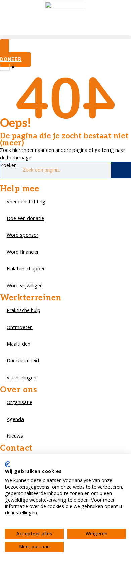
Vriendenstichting (26, 201)
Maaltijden (18, 344)
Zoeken (8, 165)
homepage (19, 157)
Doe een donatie (25, 218)
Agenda (15, 419)
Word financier (23, 252)
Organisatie (19, 402)
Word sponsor (22, 235)
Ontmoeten (20, 327)
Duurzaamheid (23, 360)
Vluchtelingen (21, 377)
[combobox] (8, 67)
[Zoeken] (121, 170)
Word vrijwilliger (24, 285)
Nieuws (15, 436)
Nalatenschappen (26, 268)
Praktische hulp (23, 310)
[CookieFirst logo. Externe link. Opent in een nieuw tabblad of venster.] (7, 464)
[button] (65, 37)
